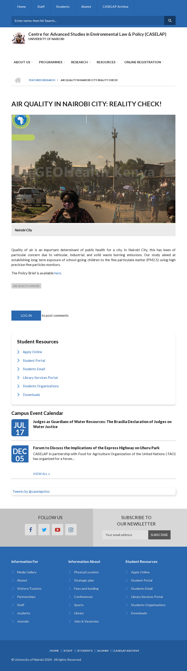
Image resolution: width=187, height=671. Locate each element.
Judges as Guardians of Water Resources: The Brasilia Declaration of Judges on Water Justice (102, 424)
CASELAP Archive (115, 6)
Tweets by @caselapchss (31, 491)
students (23, 613)
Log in (26, 315)
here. (58, 273)
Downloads (31, 395)
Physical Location (86, 572)
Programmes (50, 62)
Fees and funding (86, 588)
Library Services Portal (40, 377)
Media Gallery (26, 572)
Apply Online (32, 352)
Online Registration (142, 62)
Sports (79, 605)
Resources (106, 62)
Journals (23, 621)
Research (79, 62)
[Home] (18, 37)
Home (21, 6)
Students (63, 6)
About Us (22, 62)
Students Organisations (41, 386)
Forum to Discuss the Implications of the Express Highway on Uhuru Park (96, 448)
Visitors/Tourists (29, 588)
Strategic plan (84, 580)
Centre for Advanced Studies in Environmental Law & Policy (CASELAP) (97, 34)
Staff (40, 6)
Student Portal (34, 360)
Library (79, 613)
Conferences (83, 597)
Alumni (86, 6)
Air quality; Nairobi (26, 285)
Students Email (34, 369)
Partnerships (26, 597)
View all (40, 474)
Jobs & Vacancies (86, 621)
